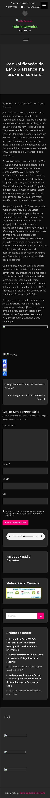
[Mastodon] (25, 365)
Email (6, 478)
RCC (11, 103)
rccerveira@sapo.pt (32, 7)
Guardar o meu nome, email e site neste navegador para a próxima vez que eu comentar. (25, 513)
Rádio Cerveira (25, 27)
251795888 (12, 7)
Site (4, 494)
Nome (6, 463)
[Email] (25, 370)
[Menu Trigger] (44, 5)
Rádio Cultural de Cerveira (32, 793)
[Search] (40, 616)
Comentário (9, 425)
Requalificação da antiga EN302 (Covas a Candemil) (25, 386)
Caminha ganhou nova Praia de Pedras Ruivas (27, 397)
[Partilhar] (25, 374)
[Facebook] (25, 361)
